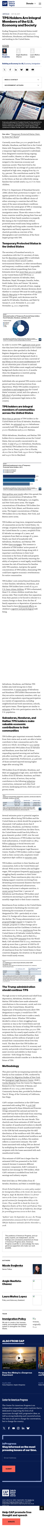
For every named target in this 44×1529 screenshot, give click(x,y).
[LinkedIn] (23, 1428)
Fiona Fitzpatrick (7, 1385)
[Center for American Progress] (5, 4)
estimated (18, 424)
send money (34, 871)
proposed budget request (12, 921)
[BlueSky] (28, 1428)
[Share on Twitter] (4, 70)
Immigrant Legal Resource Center (19, 1080)
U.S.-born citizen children (13, 589)
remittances (28, 930)
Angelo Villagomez (19, 1385)
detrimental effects (26, 606)
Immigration (36, 63)
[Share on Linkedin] (16, 70)
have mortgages (15, 544)
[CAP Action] (9, 1493)
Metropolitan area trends (12, 494)
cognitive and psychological (22, 609)
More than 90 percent (11, 418)
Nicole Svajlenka (12, 1265)
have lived (35, 527)
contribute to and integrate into (15, 389)
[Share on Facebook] (10, 70)
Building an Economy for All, (13, 64)
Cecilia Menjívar (9, 1083)
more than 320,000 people (30, 272)
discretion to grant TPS (18, 258)
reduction (12, 843)
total (11, 443)
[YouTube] (13, 1428)
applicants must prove (31, 344)
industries (31, 781)
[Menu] (40, 3)
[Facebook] (9, 1428)
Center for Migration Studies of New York (22, 1077)
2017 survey (34, 744)
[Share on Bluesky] (21, 70)
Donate (30, 3)
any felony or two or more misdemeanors (19, 361)
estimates (6, 709)
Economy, (28, 63)
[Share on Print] (32, 70)
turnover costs (31, 857)
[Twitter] (4, 1428)
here (38, 1183)
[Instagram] (18, 1428)
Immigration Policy (14, 1318)
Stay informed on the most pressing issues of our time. (19, 1447)
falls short (6, 395)
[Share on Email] (27, 70)
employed (14, 772)
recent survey (21, 689)
